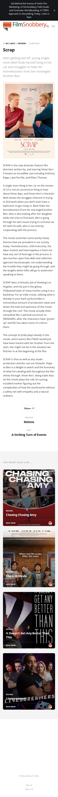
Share (27, 408)
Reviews (22, 43)
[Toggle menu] (53, 26)
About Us (29, 789)
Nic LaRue (10, 43)
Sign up (29, 785)
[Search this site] (47, 26)
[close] (54, 10)
